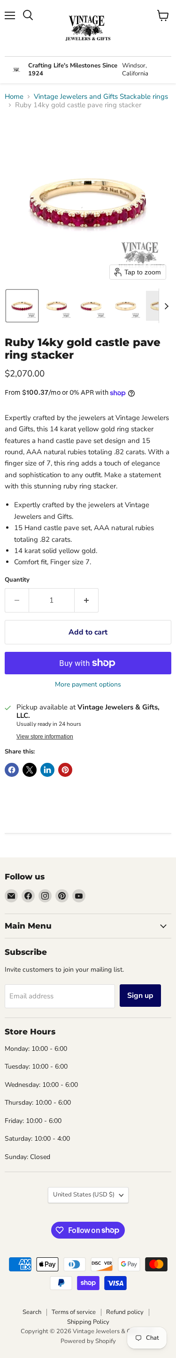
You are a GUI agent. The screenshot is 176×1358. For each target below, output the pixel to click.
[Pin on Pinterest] (65, 770)
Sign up (140, 995)
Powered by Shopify (88, 1341)
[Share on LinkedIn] (47, 770)
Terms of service (74, 1312)
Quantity (17, 579)
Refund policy (125, 1312)
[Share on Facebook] (12, 770)
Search (32, 1312)
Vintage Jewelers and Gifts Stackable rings (101, 97)
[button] (22, 306)
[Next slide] (166, 305)
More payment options (88, 684)
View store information (44, 736)
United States (84, 1194)
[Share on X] (30, 770)
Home (14, 97)
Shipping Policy (88, 1322)
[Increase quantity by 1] (87, 600)
